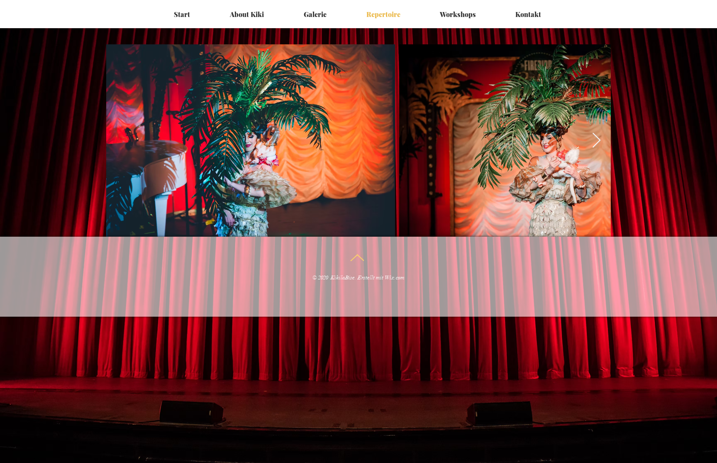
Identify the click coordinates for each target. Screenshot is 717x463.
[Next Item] (596, 141)
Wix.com (395, 277)
